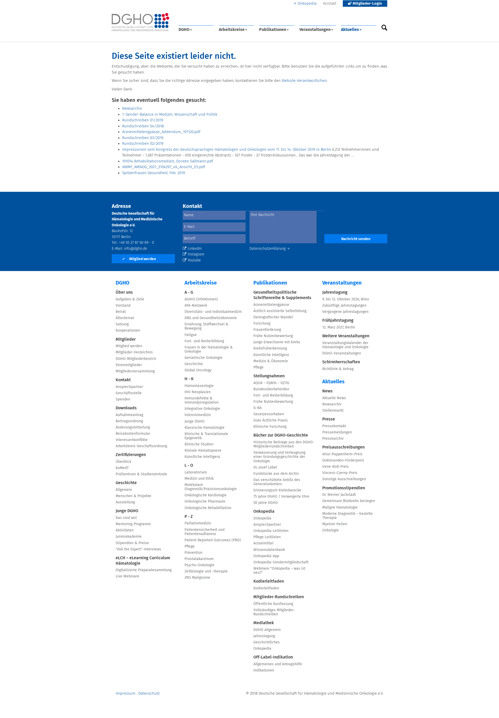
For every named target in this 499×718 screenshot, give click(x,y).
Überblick (123, 462)
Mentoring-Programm (133, 524)
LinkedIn (195, 249)
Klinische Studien (199, 444)
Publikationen (272, 30)
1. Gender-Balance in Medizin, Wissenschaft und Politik (169, 114)
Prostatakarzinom (199, 559)
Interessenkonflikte (132, 440)
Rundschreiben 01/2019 (142, 120)
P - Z (189, 517)
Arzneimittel (263, 543)
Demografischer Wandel (273, 317)
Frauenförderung (267, 330)
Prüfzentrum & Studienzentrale (141, 474)
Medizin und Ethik (199, 478)
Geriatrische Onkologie (203, 358)
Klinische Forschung (269, 427)
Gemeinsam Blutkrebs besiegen (348, 501)
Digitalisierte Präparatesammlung (144, 570)
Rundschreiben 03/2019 (142, 138)
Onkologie (330, 530)
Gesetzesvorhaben (268, 414)
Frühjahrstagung (337, 320)
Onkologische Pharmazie (205, 501)
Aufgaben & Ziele (130, 299)
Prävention (193, 553)
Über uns (124, 292)
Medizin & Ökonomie (270, 361)
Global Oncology (198, 370)
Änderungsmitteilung (133, 427)
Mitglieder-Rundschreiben (278, 597)
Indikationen (263, 670)
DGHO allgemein (267, 630)
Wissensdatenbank (269, 550)
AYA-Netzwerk (196, 305)
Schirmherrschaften (341, 362)
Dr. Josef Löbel (265, 467)
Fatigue (191, 335)
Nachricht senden (355, 239)
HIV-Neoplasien (198, 392)
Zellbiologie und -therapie (206, 571)
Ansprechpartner (129, 387)
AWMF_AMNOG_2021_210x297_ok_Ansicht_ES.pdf (163, 167)
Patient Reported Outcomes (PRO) (213, 540)
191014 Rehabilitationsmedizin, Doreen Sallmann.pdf (167, 161)
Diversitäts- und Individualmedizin (213, 312)
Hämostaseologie (199, 386)
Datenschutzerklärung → (270, 249)
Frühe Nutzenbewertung (273, 336)
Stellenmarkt (333, 410)
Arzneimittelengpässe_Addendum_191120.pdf (161, 132)
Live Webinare (127, 576)
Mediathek (263, 623)
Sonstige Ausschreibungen (344, 479)
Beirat (121, 312)
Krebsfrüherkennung (270, 348)
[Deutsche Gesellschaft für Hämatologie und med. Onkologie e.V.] (140, 22)
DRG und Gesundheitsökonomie (211, 318)
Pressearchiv (333, 438)
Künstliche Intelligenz (202, 457)
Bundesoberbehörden (271, 389)
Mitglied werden (139, 259)
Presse (328, 419)
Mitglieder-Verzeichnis (134, 352)
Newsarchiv (132, 108)
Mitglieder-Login (367, 3)
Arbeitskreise (232, 30)
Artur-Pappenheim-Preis (342, 454)
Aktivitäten (125, 530)
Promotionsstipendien (343, 488)
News (327, 391)
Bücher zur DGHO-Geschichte (280, 435)
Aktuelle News (334, 398)
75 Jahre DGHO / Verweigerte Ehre (281, 496)
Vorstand (123, 305)
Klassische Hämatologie (205, 428)
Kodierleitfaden (268, 581)
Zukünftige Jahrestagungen (344, 305)
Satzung (122, 324)
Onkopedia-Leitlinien (270, 531)
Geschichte (126, 483)
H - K (189, 379)
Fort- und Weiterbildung (204, 341)
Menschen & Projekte (133, 496)
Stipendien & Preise (132, 543)
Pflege (190, 546)
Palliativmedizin (198, 523)
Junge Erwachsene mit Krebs (276, 342)
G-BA (257, 408)
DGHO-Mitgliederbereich (136, 359)
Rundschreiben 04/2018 (143, 126)
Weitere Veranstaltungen (345, 336)
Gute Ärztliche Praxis (270, 420)
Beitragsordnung (129, 421)
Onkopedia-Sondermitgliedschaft (280, 562)
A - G (189, 292)
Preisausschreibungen (343, 447)
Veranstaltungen (315, 30)
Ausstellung (125, 502)
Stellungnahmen (269, 376)
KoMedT (122, 468)
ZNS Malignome (197, 577)
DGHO (184, 30)
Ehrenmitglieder (129, 365)
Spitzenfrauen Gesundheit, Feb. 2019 (153, 173)
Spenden (123, 399)
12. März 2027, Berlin (338, 327)
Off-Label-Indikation (273, 657)
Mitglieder (126, 339)
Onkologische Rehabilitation (208, 508)
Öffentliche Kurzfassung (273, 604)
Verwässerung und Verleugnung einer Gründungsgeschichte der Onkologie (279, 457)
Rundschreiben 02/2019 (142, 144)
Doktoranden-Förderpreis (343, 460)
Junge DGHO (127, 511)
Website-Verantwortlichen (304, 81)
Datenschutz (149, 693)
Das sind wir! (126, 518)
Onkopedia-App (266, 556)
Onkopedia (307, 3)
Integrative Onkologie (202, 409)
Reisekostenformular (133, 434)
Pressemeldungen (337, 432)
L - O (189, 465)
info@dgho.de (135, 249)
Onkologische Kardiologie (206, 495)
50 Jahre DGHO (265, 503)
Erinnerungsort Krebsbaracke (277, 490)
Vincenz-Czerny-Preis (339, 473)
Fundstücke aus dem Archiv (276, 474)
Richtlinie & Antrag (337, 369)
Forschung (261, 323)
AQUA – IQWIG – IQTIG (271, 383)
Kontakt (329, 3)
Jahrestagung (264, 636)
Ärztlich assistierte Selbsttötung (279, 311)
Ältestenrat (125, 318)
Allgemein (124, 490)
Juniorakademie (129, 536)
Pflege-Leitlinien (267, 537)
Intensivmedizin (198, 415)
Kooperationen (128, 330)
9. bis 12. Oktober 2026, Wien (345, 299)
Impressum (125, 693)
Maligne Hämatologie (340, 507)
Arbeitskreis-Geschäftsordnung (141, 446)
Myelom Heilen (334, 524)
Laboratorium (196, 472)
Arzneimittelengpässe (271, 305)
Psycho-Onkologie (199, 565)
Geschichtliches (266, 642)
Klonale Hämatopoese (203, 450)
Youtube (194, 260)
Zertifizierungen (131, 455)
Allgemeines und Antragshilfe (277, 664)
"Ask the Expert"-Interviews (138, 549)
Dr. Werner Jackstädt (339, 495)
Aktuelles (350, 30)
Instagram (196, 254)
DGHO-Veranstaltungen (341, 353)
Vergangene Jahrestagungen (345, 312)
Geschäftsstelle (129, 393)
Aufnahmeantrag (129, 415)
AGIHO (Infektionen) (201, 299)
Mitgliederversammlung (135, 371)
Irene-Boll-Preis (335, 467)
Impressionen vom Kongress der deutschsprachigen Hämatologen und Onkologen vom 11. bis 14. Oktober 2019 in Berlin (226, 149)
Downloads (126, 408)
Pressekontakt (334, 426)
